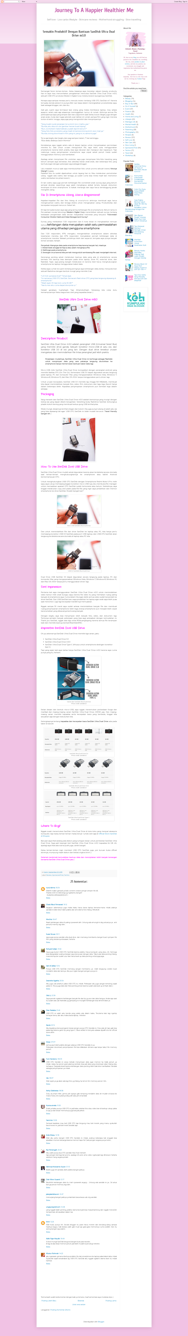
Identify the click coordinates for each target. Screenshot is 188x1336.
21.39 (53, 995)
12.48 (63, 1207)
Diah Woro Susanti (53, 1180)
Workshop (129, 155)
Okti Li (48, 995)
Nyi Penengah (51, 1150)
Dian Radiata (51, 1010)
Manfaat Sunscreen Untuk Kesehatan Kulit (140, 242)
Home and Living (131, 117)
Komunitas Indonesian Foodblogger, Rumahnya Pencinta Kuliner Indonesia (136, 180)
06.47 (55, 919)
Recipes (128, 135)
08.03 (60, 1059)
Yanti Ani (49, 1120)
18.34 (58, 888)
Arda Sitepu (50, 1135)
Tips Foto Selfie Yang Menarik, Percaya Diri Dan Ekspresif (140, 277)
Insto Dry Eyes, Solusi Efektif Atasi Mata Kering (140, 192)
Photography (130, 132)
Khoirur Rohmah (52, 1253)
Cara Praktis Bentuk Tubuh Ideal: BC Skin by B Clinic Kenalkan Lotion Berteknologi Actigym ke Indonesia (136, 205)
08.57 (51, 1078)
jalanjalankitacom (52, 1194)
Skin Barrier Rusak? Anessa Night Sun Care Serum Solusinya (140, 218)
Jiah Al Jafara (51, 966)
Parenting (129, 130)
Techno (66, 875)
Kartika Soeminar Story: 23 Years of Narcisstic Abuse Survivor (140, 167)
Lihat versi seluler (78, 1305)
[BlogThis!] (72, 872)
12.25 (52, 1222)
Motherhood (130, 127)
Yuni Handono (51, 1059)
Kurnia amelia (51, 1105)
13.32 (59, 949)
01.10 (68, 1167)
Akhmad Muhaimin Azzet (55, 1167)
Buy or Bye (129, 104)
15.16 (58, 966)
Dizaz (48, 1042)
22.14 (53, 1025)
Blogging (128, 101)
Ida (47, 1078)
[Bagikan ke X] (74, 872)
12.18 (57, 1135)
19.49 (63, 1239)
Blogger (101, 1322)
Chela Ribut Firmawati (54, 905)
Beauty (128, 99)
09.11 (58, 934)
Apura (48, 1025)
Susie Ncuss (50, 934)
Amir (48, 1222)
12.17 (62, 1180)
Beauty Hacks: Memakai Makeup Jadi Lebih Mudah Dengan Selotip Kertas (135, 255)
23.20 (60, 1150)
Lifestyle (128, 119)
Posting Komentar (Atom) (60, 1310)
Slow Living (129, 145)
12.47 (61, 1194)
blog (134, 57)
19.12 (65, 905)
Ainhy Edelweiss (52, 1091)
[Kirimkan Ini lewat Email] (70, 872)
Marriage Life (130, 122)
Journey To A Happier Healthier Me (94, 10)
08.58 (61, 1091)
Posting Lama (111, 1301)
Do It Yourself (130, 106)
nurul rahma (50, 888)
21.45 (58, 1010)
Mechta (49, 919)
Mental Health (130, 124)
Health (127, 114)
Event (127, 109)
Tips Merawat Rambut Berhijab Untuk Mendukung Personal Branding (135, 230)
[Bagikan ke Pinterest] (79, 872)
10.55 (59, 1105)
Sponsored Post (58, 875)
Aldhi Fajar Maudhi (53, 1239)
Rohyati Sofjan (51, 949)
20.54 (62, 981)
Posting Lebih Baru (48, 1301)
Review (49, 875)
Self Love (128, 140)
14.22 (61, 1253)
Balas (48, 898)
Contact (139, 79)
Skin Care (128, 143)
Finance (128, 111)
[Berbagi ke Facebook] (77, 872)
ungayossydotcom (53, 1207)
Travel (127, 153)
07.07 (53, 1042)
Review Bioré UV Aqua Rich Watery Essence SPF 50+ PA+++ (140, 266)
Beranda (81, 1301)
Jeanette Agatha (52, 981)
